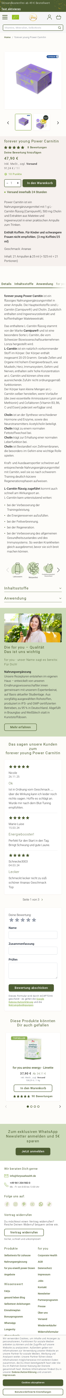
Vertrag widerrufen (24, 1232)
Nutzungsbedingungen (21, 1005)
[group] (33, 149)
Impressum (9, 1375)
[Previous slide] (7, 570)
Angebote (9, 1274)
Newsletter (44, 1293)
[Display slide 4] (38, 1106)
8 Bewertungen (37, 147)
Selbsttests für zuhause (17, 1255)
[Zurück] (8, 123)
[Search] (59, 27)
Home (7, 37)
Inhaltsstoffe (23, 284)
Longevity (9, 1329)
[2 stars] (17, 920)
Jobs (40, 1280)
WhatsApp (10, 1323)
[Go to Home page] (33, 17)
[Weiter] (58, 123)
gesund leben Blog (14, 1297)
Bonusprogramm (13, 1316)
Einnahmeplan (12, 1310)
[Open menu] (4, 17)
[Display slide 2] (31, 1106)
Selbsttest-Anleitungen (17, 1303)
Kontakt (42, 1287)
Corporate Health (47, 1255)
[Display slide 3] (35, 1106)
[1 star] (11, 920)
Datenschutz (45, 1268)
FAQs (7, 1291)
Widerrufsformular (48, 1331)
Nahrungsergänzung (15, 1261)
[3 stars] (23, 920)
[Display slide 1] (28, 1106)
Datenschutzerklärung (24, 1372)
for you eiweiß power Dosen (19, 1268)
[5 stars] (34, 920)
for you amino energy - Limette (33, 1067)
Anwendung (44, 284)
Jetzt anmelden (33, 1151)
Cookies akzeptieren (33, 1382)
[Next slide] (58, 570)
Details (6, 284)
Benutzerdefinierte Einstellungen (33, 1392)
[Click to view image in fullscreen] (33, 80)
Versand (31, 163)
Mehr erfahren (20, 727)
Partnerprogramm (48, 1300)
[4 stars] (28, 920)
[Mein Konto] (49, 17)
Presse (42, 1306)
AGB (40, 1261)
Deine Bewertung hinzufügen (22, 152)
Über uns (43, 1312)
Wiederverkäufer (47, 1325)
